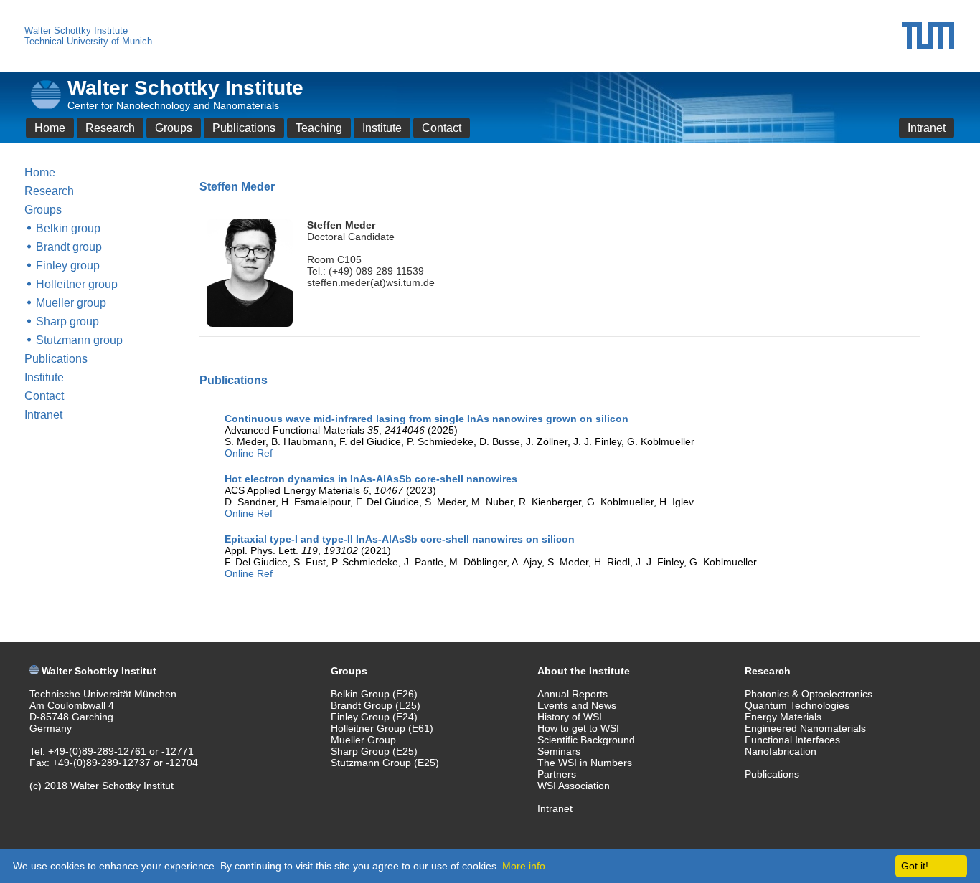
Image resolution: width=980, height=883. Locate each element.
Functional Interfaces (792, 739)
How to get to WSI (578, 728)
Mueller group (71, 303)
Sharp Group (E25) (374, 751)
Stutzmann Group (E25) (385, 762)
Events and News (576, 705)
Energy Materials (783, 716)
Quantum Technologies (797, 705)
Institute (382, 128)
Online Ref (249, 453)
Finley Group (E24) (374, 716)
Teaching (319, 128)
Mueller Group (363, 739)
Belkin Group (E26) (374, 694)
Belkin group (68, 228)
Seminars (558, 751)
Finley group (68, 265)
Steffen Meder (341, 225)
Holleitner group (77, 284)
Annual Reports (572, 694)
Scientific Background (586, 739)
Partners (556, 774)
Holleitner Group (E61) (382, 728)
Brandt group (69, 247)
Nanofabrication (780, 751)
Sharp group (67, 321)
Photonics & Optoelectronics (808, 694)
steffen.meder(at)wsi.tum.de (371, 282)
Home (49, 128)
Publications (243, 128)
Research (110, 128)
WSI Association (573, 785)
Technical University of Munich (88, 41)
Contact (441, 128)
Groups (173, 128)
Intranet (927, 128)
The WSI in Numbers (584, 762)
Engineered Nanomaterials (805, 728)
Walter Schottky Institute (76, 30)
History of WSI (569, 716)
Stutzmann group (79, 340)
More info (523, 866)
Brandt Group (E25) (375, 705)
